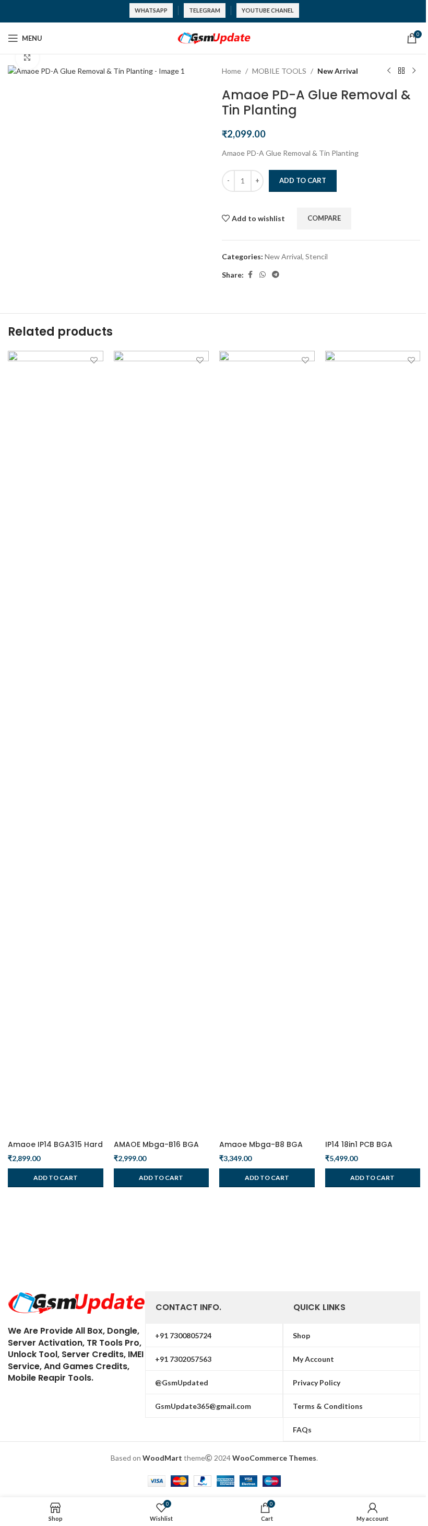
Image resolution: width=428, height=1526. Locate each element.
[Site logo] (214, 37)
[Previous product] (389, 71)
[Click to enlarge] (27, 58)
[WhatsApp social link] (262, 275)
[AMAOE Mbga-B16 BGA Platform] (161, 743)
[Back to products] (401, 71)
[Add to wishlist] (94, 360)
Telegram (204, 10)
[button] (55, 1177)
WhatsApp (151, 10)
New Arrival (337, 70)
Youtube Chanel (268, 10)
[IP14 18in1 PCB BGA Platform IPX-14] (373, 743)
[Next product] (414, 71)
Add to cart (302, 180)
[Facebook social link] (250, 275)
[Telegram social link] (275, 275)
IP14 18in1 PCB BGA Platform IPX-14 (359, 1149)
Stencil (316, 256)
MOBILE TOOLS (279, 70)
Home (231, 70)
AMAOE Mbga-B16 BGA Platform (156, 1149)
